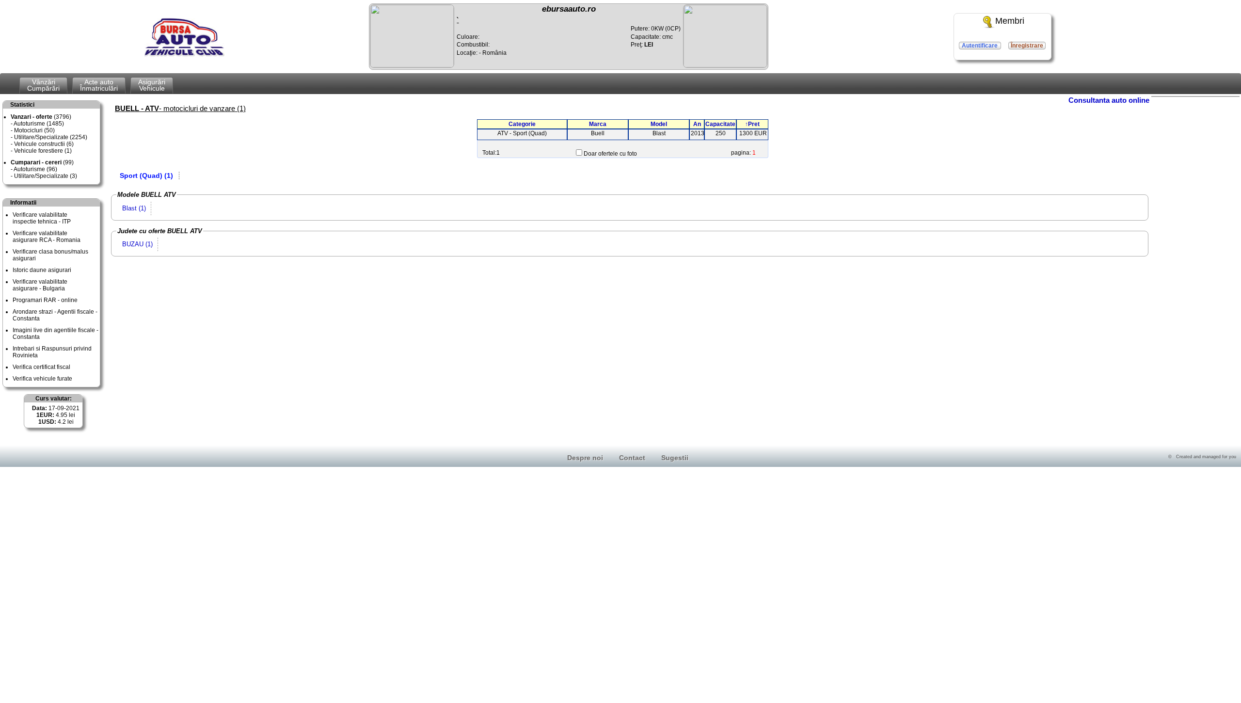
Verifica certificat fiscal (41, 367)
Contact (632, 458)
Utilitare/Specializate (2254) (50, 137)
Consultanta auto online (1108, 100)
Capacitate (720, 124)
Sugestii (674, 458)
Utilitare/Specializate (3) (45, 176)
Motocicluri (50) (34, 130)
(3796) (41, 116)
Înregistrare (1027, 45)
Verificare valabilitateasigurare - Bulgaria (40, 285)
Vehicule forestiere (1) (43, 150)
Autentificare (980, 45)
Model (659, 124)
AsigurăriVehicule (151, 85)
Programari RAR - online (45, 300)
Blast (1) (134, 208)
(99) (42, 162)
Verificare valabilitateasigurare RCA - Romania (46, 236)
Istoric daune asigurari (42, 270)
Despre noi (585, 458)
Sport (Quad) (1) (146, 175)
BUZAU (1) (137, 244)
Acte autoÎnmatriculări (99, 85)
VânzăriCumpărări (43, 85)
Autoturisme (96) (35, 169)
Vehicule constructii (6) (44, 144)
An (697, 124)
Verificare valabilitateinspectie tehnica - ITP (42, 218)
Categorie (522, 124)
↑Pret (752, 124)
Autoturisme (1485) (39, 123)
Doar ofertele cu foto (610, 153)
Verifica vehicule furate (42, 378)
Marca (597, 124)
